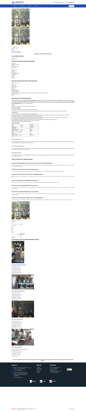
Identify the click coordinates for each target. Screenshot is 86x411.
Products (13, 50)
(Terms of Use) (36, 408)
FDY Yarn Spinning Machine (16, 51)
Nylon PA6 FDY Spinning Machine (18, 291)
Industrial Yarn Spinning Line (17, 319)
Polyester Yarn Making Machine (55, 367)
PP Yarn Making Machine (53, 368)
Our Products (29, 5)
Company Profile (22, 5)
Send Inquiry (15, 46)
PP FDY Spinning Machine (17, 347)
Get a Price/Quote (14, 58)
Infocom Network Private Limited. (29, 409)
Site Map (38, 372)
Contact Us (35, 5)
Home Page (15, 5)
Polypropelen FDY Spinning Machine (19, 264)
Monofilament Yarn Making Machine (55, 371)
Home (13, 49)
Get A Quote (71, 6)
